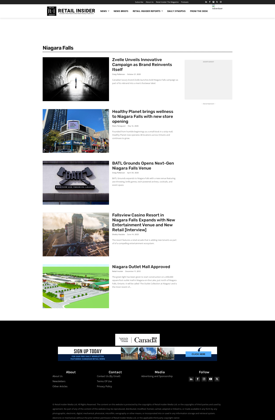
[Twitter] (217, 2)
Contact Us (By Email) (108, 376)
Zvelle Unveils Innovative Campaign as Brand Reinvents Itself (142, 64)
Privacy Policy (104, 386)
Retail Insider (117, 271)
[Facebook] (210, 2)
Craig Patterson (118, 74)
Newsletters (59, 381)
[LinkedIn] (206, 2)
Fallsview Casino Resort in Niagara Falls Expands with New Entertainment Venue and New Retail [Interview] (143, 223)
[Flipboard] (213, 2)
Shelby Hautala (118, 234)
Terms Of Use (104, 381)
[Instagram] (220, 2)
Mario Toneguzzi (119, 126)
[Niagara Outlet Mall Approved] (76, 286)
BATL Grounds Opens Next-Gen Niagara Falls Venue (143, 166)
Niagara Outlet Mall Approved (141, 266)
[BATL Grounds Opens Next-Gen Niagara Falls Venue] (76, 183)
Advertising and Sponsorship (157, 376)
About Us (58, 376)
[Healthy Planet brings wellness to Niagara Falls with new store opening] (76, 131)
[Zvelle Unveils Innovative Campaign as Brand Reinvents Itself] (76, 79)
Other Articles (60, 386)
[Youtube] (210, 379)
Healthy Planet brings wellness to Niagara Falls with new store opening (142, 116)
